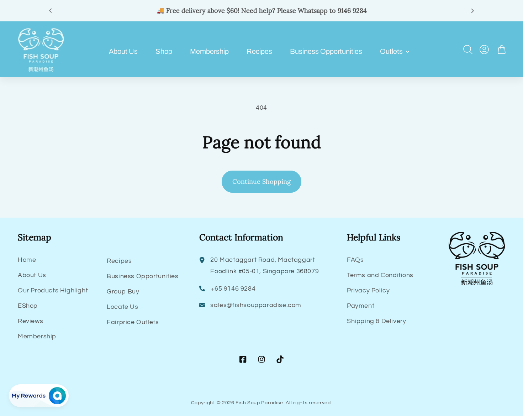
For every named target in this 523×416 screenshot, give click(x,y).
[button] (397, 51)
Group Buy (123, 291)
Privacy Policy (368, 290)
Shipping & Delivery (376, 321)
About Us (32, 275)
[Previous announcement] (50, 10)
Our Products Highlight (53, 290)
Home (27, 259)
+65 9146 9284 (233, 288)
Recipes (119, 261)
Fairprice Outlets (133, 322)
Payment (360, 305)
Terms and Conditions (380, 275)
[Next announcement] (472, 10)
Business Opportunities (142, 276)
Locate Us (122, 306)
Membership (37, 336)
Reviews (30, 321)
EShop (28, 305)
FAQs (355, 259)
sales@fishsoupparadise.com (255, 305)
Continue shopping (261, 181)
